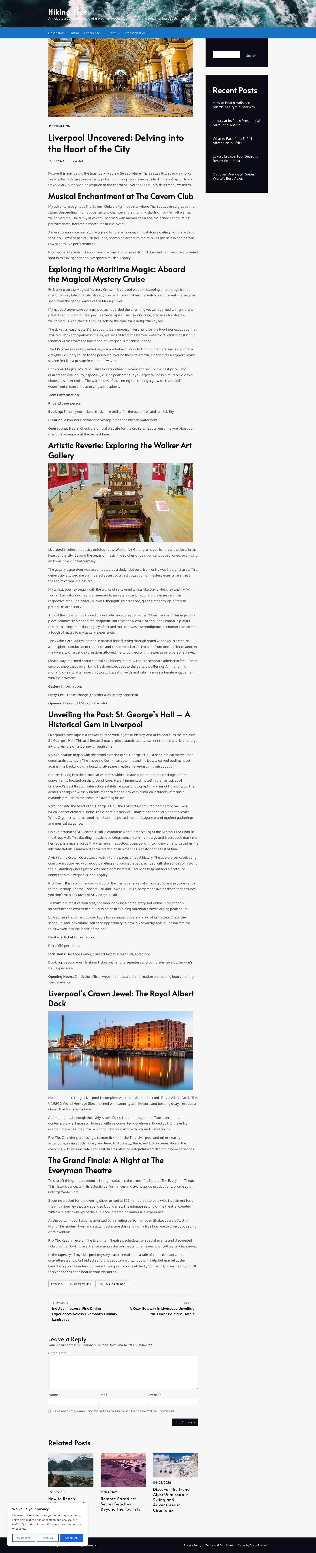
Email (104, 1395)
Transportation (135, 33)
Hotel (112, 33)
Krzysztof (76, 161)
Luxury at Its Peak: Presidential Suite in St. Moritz (236, 123)
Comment (57, 1353)
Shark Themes (259, 1545)
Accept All (71, 1537)
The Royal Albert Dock (112, 1283)
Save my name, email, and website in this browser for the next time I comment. (113, 1411)
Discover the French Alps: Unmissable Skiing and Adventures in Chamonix (172, 1500)
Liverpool (57, 1283)
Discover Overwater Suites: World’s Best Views (234, 176)
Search (218, 48)
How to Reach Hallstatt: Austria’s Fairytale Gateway (234, 105)
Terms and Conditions (219, 1545)
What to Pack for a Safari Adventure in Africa (232, 140)
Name (55, 1395)
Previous (84, 1311)
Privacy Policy (192, 1545)
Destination (56, 33)
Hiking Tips (67, 11)
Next (162, 1308)
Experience (92, 33)
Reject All (48, 1537)
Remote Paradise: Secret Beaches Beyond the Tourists (120, 1504)
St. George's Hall (80, 1283)
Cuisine (74, 33)
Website (155, 1395)
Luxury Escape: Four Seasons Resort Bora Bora (235, 158)
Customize (23, 1537)
